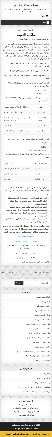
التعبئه (38, 262)
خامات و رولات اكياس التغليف (26, 411)
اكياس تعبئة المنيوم (43, 378)
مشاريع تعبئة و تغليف (24, 30)
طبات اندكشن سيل (26, 415)
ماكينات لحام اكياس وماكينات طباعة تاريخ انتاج (33, 351)
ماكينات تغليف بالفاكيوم (41, 342)
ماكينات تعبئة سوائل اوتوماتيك (39, 329)
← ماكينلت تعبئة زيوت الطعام (11, 272)
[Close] (48, 434)
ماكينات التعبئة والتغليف (26, 404)
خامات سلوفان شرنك (42, 311)
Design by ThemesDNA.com (26, 429)
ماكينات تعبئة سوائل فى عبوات (39, 333)
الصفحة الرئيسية (26, 401)
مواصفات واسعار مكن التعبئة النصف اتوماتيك (33, 387)
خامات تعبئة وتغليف (43, 306)
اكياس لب (46, 374)
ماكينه (33, 262)
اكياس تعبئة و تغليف (43, 297)
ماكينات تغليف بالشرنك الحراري (38, 338)
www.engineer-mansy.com (26, 241)
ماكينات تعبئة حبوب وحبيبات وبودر (38, 324)
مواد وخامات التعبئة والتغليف (26, 408)
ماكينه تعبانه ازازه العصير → (41, 272)
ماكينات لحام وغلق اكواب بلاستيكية (37, 356)
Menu (44, 16)
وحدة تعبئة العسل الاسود (41, 383)
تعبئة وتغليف (45, 302)
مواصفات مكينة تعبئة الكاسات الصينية (36, 392)
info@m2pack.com (26, 237)
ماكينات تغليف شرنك (42, 347)
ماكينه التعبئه (26, 34)
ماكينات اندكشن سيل (42, 320)
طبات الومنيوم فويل (42, 315)
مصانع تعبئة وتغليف (26, 5)
